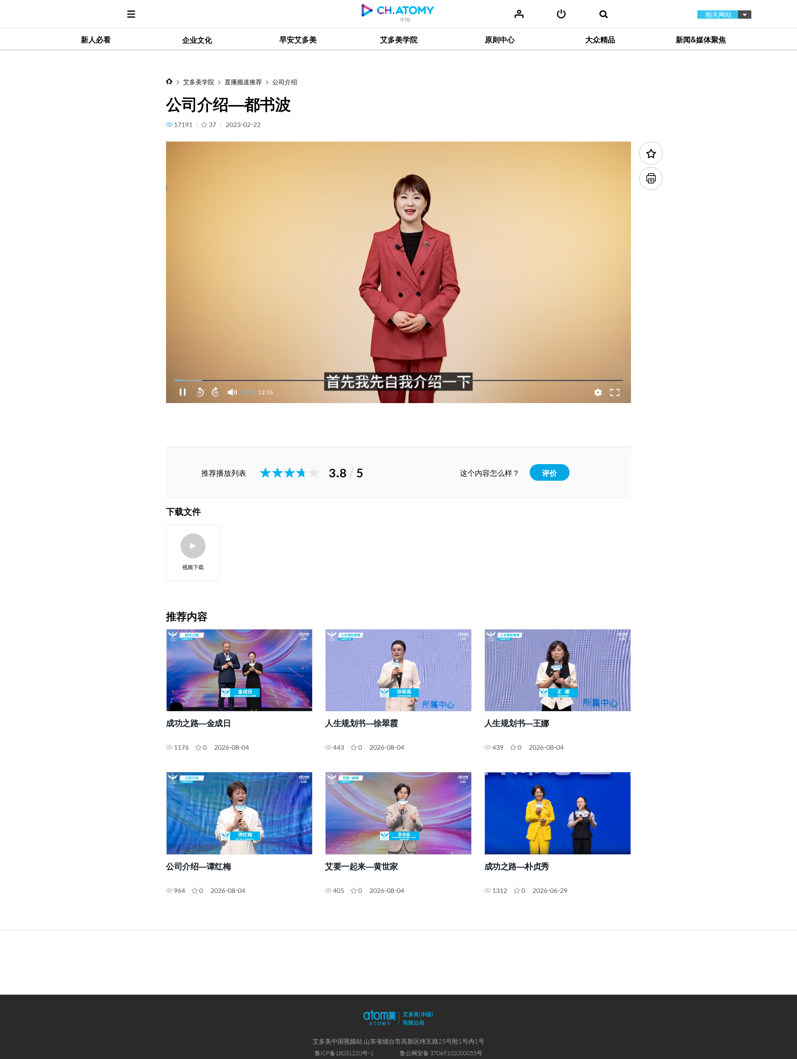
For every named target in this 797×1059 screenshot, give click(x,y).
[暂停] (182, 392)
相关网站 (718, 14)
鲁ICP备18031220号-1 (344, 1052)
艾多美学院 (198, 81)
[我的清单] (519, 13)
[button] (232, 392)
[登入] (561, 14)
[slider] (398, 380)
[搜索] (603, 14)
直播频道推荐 (243, 81)
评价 (549, 472)
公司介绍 (284, 81)
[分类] (131, 14)
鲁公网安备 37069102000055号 (441, 1052)
